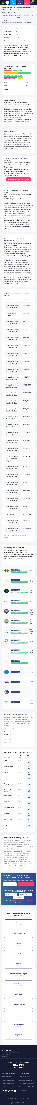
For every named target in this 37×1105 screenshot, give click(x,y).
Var (19, 557)
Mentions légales (6, 1076)
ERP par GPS (19, 897)
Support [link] (22, 1098)
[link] (13, 2)
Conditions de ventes (8, 1080)
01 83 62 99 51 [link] (6, 1056)
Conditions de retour (8, 1083)
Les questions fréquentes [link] (26, 1083)
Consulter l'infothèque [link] (25, 1080)
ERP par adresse (11, 894)
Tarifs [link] (28, 1098)
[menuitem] (4, 12)
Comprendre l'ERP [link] (24, 1076)
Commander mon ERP (26, 884)
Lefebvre (32, 662)
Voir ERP (29, 761)
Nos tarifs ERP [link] (23, 1090)
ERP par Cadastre (26, 894)
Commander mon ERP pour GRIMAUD (18, 179)
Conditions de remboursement (10, 1087)
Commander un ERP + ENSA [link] (27, 1087)
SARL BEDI (32, 601)
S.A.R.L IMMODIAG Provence (32, 702)
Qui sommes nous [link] (12, 1098)
